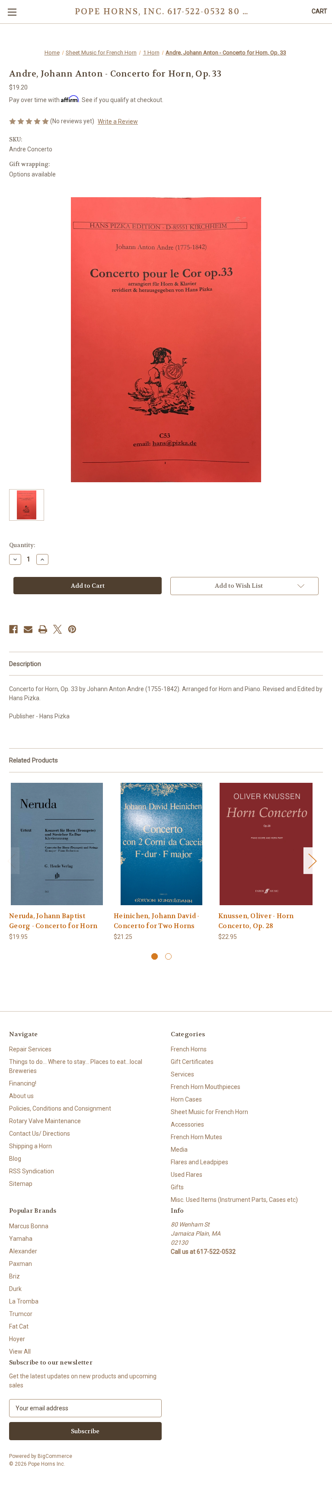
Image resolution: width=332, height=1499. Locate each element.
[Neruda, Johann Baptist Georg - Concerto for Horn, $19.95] (56, 844)
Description (25, 664)
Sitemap (20, 1183)
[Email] (28, 629)
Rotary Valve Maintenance (45, 1121)
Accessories (187, 1124)
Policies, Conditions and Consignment (60, 1108)
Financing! (22, 1083)
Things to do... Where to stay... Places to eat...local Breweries (75, 1066)
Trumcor (20, 1313)
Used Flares (186, 1174)
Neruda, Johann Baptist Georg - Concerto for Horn (53, 921)
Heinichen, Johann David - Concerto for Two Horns (156, 921)
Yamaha (20, 1238)
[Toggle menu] (12, 12)
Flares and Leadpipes (199, 1162)
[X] (57, 629)
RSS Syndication (31, 1171)
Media (179, 1149)
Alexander (23, 1251)
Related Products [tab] (33, 760)
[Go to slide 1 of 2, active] (154, 956)
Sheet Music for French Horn (209, 1111)
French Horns (189, 1049)
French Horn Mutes (196, 1137)
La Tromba (23, 1301)
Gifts (177, 1187)
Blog (15, 1158)
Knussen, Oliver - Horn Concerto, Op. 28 (256, 921)
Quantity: (22, 545)
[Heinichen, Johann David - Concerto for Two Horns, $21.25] (161, 844)
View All (20, 1351)
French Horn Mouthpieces (205, 1086)
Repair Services (30, 1049)
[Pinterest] (72, 629)
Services (182, 1074)
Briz (14, 1276)
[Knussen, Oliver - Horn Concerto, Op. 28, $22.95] (266, 844)
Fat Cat (19, 1326)
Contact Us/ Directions (39, 1133)
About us (21, 1095)
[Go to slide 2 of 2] (168, 956)
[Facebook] (13, 629)
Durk (15, 1288)
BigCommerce (55, 1456)
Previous (11, 860)
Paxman (20, 1263)
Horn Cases (186, 1099)
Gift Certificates (192, 1061)
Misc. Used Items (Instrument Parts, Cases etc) (234, 1199)
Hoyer (17, 1339)
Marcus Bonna (28, 1226)
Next (312, 860)
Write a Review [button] (118, 121)
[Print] (42, 629)
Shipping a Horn (30, 1146)
